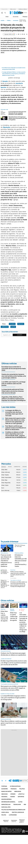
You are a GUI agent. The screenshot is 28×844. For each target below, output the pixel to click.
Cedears (24, 466)
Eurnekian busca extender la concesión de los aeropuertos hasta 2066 (13, 68)
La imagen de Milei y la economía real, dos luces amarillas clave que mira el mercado (14, 413)
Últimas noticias (15, 786)
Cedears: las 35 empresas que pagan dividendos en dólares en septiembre (13, 654)
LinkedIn (13, 780)
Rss (25, 804)
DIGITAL (6, 821)
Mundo (12, 796)
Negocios (4, 794)
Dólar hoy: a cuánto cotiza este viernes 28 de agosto (13, 616)
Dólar (7, 16)
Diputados (6, 127)
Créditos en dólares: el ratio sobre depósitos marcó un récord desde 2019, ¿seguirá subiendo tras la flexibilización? (15, 434)
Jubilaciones (4, 327)
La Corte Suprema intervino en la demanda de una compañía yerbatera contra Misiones (17, 113)
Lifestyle (21, 794)
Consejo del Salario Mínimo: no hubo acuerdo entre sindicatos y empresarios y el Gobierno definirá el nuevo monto (13, 73)
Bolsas (10, 466)
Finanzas (25, 16)
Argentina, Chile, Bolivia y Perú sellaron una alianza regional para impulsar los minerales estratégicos (14, 398)
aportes (3, 87)
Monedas (3, 466)
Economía (15, 16)
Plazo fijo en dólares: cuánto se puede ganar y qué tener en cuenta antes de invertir (13, 723)
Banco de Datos (6, 791)
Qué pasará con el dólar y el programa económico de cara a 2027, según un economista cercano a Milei (13, 688)
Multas (3, 815)
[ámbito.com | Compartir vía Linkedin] (22, 34)
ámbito (2, 20)
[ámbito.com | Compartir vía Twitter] (20, 34)
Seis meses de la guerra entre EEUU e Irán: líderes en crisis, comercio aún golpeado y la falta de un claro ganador (15, 420)
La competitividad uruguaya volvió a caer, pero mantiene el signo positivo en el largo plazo (13, 697)
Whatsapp (21, 780)
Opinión (12, 794)
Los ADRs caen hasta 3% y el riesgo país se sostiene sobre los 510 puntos (13, 383)
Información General (8, 802)
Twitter (2, 780)
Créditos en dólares (23, 9)
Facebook (5, 780)
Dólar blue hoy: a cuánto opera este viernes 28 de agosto (4, 616)
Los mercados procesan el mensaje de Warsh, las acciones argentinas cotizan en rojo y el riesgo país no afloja (23, 622)
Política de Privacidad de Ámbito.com (13, 809)
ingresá (25, 12)
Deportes (21, 796)
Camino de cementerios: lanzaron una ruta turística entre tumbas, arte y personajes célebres (14, 376)
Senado (5, 81)
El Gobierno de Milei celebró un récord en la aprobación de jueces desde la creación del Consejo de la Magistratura (18, 584)
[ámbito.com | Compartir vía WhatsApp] (16, 34)
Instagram (9, 780)
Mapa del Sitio (5, 807)
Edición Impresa (6, 799)
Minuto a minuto (23, 610)
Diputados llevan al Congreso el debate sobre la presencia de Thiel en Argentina (17, 118)
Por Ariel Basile (13, 578)
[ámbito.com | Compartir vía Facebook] (18, 34)
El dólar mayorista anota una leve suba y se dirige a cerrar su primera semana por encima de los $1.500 (14, 663)
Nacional (4, 796)
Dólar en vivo (13, 9)
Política (9, 20)
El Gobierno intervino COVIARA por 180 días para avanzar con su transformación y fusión (21, 560)
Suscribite (19, 334)
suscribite (21, 12)
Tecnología (17, 804)
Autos (20, 802)
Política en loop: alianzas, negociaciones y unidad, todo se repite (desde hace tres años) (18, 574)
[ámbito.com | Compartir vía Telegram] (24, 34)
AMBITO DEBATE (22, 821)
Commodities (17, 466)
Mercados (17, 791)
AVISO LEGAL (5, 812)
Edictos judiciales (18, 812)
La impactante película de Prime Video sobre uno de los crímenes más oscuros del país (13, 391)
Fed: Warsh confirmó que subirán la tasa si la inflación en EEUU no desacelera (15, 427)
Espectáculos (5, 804)
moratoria (15, 20)
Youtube (17, 780)
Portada (4, 786)
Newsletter (23, 780)
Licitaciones (13, 815)
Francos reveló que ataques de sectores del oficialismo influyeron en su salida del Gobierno (6, 560)
